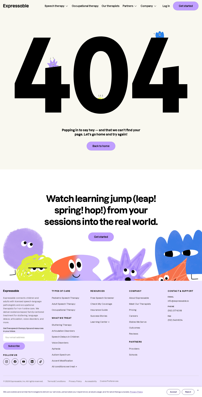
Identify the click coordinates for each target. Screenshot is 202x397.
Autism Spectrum (61, 355)
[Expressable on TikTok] (40, 361)
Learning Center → (100, 322)
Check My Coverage (101, 304)
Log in (166, 6)
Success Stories (98, 316)
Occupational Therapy (63, 310)
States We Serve (137, 322)
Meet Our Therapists (140, 304)
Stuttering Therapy (62, 325)
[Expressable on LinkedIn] (32, 361)
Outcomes (134, 328)
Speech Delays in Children (65, 337)
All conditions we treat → (64, 366)
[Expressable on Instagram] (6, 361)
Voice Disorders (60, 343)
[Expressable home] (11, 291)
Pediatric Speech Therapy (65, 298)
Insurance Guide (99, 310)
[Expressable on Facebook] (15, 361)
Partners (128, 6)
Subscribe (14, 346)
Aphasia (56, 349)
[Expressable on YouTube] (23, 361)
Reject (188, 392)
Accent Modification (62, 361)
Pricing (132, 310)
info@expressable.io (178, 301)
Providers (134, 349)
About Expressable (139, 298)
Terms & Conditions (56, 381)
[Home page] (16, 6)
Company (147, 6)
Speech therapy (54, 6)
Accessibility (91, 381)
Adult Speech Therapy (63, 304)
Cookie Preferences (109, 381)
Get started (186, 6)
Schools (133, 355)
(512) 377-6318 (175, 310)
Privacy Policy (75, 381)
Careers (133, 316)
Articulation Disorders (63, 331)
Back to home (101, 146)
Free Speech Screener (102, 298)
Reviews (133, 334)
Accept (173, 392)
